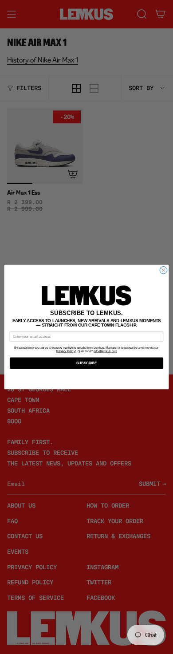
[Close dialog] (163, 270)
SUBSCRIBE (86, 363)
